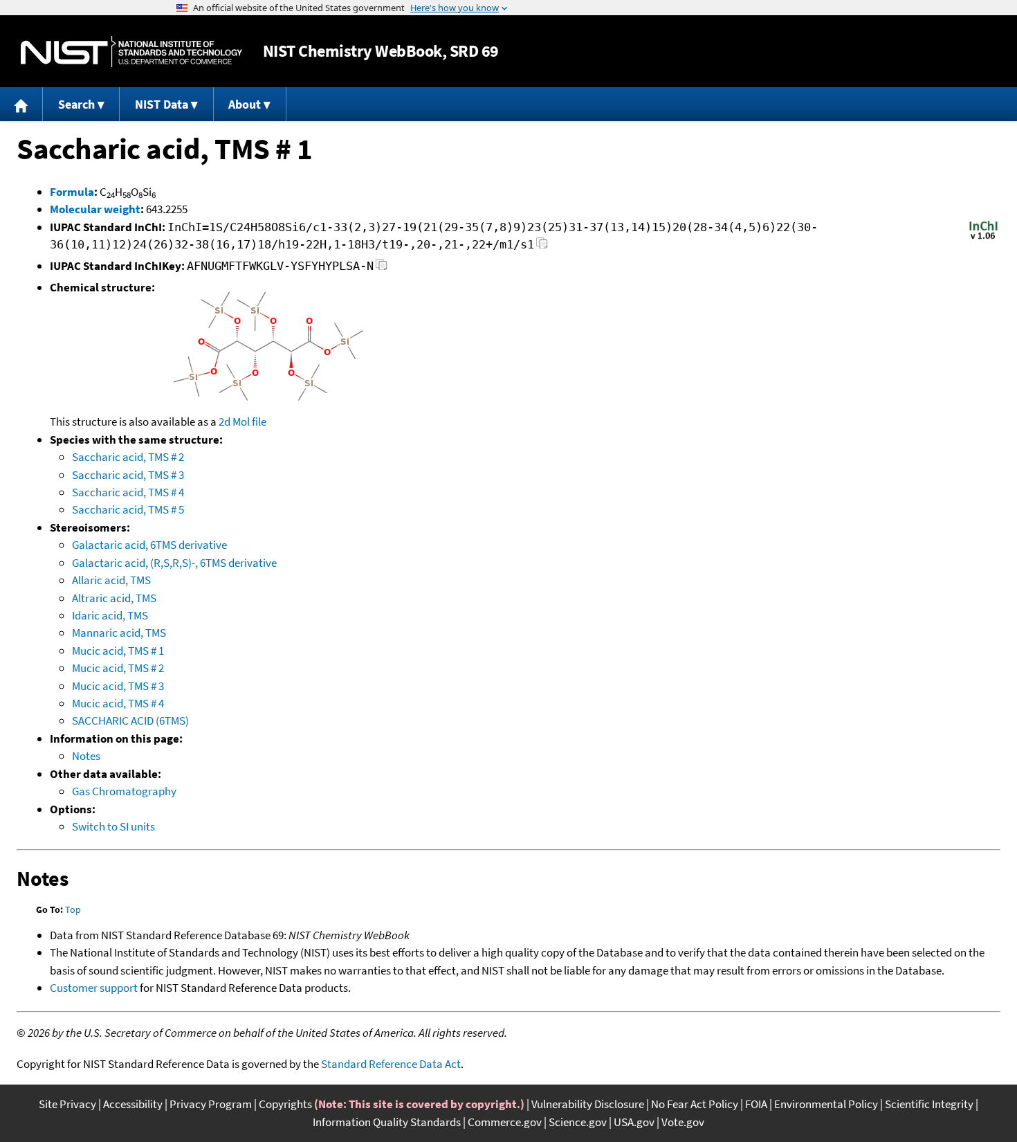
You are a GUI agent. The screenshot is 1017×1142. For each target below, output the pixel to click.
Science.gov (578, 1122)
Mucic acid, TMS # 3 (118, 686)
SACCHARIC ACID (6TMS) (130, 720)
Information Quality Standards (387, 1122)
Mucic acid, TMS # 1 (118, 650)
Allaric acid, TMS (111, 580)
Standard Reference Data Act (391, 1063)
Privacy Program (211, 1104)
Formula (72, 191)
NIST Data (161, 104)
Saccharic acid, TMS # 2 (128, 456)
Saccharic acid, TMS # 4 (128, 492)
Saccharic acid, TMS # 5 (128, 509)
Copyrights (285, 1104)
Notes (86, 755)
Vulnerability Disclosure (587, 1104)
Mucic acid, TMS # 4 (118, 703)
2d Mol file (242, 421)
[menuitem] (21, 104)
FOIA (756, 1104)
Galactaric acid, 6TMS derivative (149, 544)
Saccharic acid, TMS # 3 (128, 474)
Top (73, 909)
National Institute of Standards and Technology (131, 51)
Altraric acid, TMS (114, 598)
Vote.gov (682, 1122)
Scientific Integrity (929, 1104)
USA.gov (634, 1122)
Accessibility (133, 1104)
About (244, 104)
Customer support (94, 987)
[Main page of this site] (21, 104)
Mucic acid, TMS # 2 (118, 668)
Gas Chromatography (124, 791)
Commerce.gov (505, 1122)
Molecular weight (95, 209)
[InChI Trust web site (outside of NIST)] (983, 238)
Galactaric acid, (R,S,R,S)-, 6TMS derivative (174, 562)
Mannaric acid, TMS (119, 632)
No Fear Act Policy (694, 1104)
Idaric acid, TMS (110, 615)
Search (76, 104)
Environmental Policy (826, 1104)
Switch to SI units (113, 826)
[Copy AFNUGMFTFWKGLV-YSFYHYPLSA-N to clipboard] (381, 268)
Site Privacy (67, 1104)
